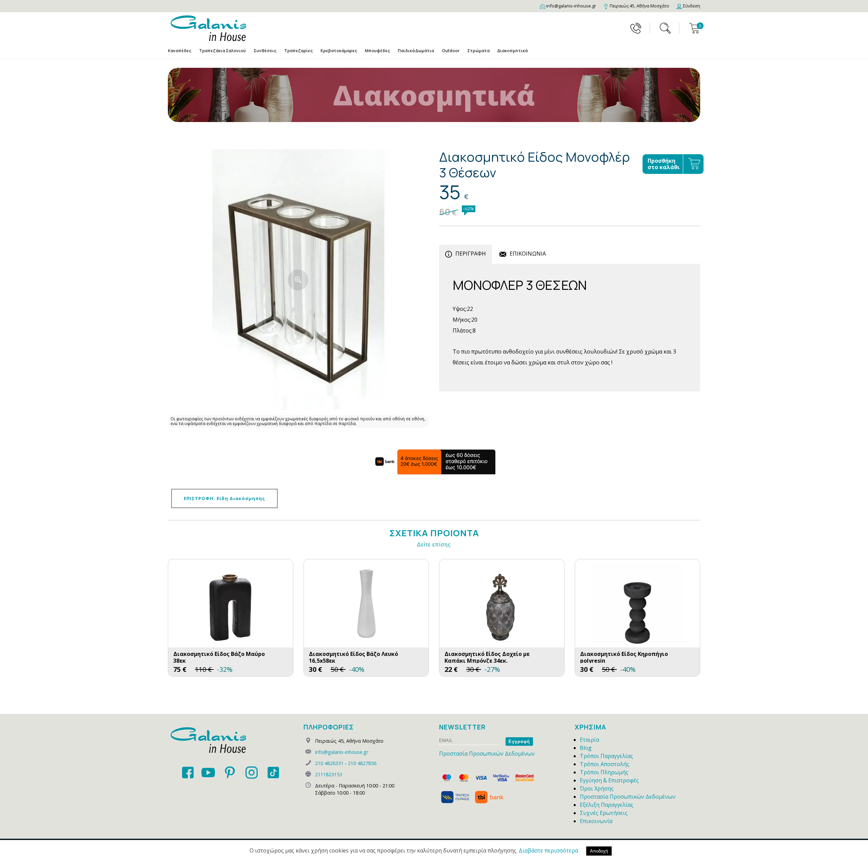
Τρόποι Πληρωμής (604, 772)
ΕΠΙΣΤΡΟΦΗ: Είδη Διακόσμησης (224, 498)
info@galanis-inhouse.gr (341, 752)
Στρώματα (478, 51)
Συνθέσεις (265, 51)
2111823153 (328, 774)
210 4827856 (362, 763)
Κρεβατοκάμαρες (338, 51)
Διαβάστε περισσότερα (548, 850)
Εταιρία (589, 739)
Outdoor (450, 51)
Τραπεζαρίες (298, 51)
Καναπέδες (179, 51)
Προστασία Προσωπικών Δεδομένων (487, 753)
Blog (586, 748)
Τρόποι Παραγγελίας (606, 756)
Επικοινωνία (596, 821)
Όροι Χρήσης (597, 788)
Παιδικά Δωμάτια (416, 51)
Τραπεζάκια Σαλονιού (222, 51)
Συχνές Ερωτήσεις (604, 813)
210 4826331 (329, 763)
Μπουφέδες (377, 51)
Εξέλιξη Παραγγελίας (606, 804)
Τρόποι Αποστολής (604, 764)
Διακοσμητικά (512, 51)
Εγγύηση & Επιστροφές (609, 780)
